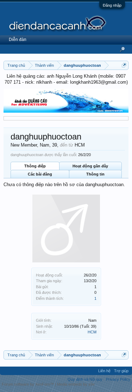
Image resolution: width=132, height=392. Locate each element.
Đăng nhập (112, 5)
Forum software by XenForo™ (28, 384)
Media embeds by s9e (76, 384)
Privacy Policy (118, 379)
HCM (92, 332)
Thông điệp (35, 166)
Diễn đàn (17, 39)
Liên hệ (104, 371)
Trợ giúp (121, 371)
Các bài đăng (40, 174)
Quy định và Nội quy (85, 379)
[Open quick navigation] (124, 65)
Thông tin (95, 174)
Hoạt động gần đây (90, 166)
